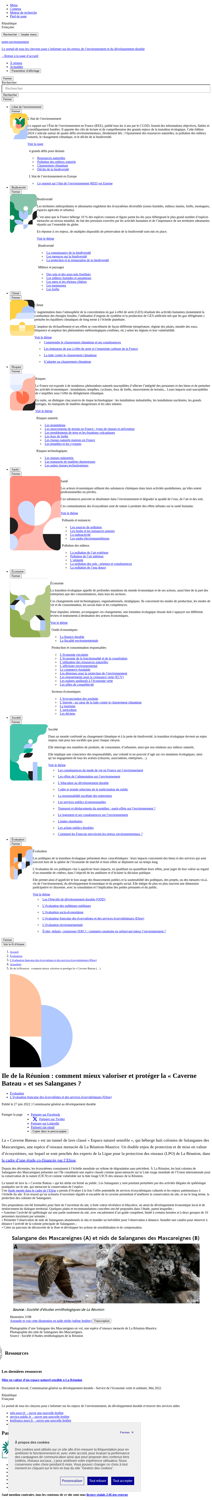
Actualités (16, 66)
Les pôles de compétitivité (77, 684)
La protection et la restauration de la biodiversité (77, 260)
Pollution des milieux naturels (56, 162)
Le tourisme (67, 706)
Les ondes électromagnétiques (89, 538)
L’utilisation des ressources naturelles (84, 662)
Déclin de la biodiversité (53, 169)
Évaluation (18, 839)
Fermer (7, 78)
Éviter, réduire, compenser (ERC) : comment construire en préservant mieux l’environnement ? (104, 931)
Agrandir (51, 1321)
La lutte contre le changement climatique (70, 355)
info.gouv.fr (37, 1413)
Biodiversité (19, 187)
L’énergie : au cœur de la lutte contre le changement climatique (101, 702)
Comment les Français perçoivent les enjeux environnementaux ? (100, 834)
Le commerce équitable (75, 669)
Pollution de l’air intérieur (87, 556)
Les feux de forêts (56, 436)
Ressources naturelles (51, 158)
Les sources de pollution (86, 527)
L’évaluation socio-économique (62, 912)
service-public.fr (39, 1416)
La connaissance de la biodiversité (68, 252)
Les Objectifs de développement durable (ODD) (73, 899)
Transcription (102, 1321)
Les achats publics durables (76, 827)
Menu (14, 5)
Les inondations (55, 425)
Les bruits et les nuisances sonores (92, 531)
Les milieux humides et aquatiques (68, 278)
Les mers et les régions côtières (66, 281)
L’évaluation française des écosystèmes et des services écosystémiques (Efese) (93, 918)
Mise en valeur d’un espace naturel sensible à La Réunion (42, 1380)
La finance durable (72, 637)
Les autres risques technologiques (66, 465)
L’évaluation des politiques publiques (66, 906)
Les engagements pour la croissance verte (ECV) (92, 677)
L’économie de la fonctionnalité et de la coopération (93, 658)
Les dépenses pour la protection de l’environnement (93, 673)
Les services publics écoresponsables (82, 802)
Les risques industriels (59, 458)
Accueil (14, 951)
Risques (16, 367)
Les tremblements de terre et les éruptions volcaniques (80, 432)
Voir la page (35, 144)
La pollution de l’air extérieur (89, 552)
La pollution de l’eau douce (88, 567)
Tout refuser (97, 1482)
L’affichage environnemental (78, 666)
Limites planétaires (70, 821)
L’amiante (76, 560)
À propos (16, 63)
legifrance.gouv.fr (40, 1420)
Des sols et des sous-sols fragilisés (68, 274)
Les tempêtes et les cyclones (63, 444)
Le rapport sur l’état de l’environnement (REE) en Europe (75, 183)
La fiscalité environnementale (79, 640)
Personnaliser (72, 1482)
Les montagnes (56, 285)
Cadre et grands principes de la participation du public (93, 789)
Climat (15, 293)
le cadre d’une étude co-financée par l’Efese (39, 1160)
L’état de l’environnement (26, 107)
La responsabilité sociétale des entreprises (85, 796)
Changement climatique (52, 165)
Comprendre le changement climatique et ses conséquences (82, 342)
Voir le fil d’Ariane (13, 944)
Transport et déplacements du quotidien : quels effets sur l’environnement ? (106, 808)
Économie (18, 571)
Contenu (15, 9)
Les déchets (67, 713)
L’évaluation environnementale (62, 925)
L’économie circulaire (74, 654)
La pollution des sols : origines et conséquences (101, 564)
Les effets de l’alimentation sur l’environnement (89, 776)
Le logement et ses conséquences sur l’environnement (93, 815)
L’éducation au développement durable (83, 783)
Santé (15, 469)
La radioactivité (80, 534)
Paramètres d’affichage (25, 70)
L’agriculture (68, 710)
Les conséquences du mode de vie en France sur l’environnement (100, 770)
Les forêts (52, 289)
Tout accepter (122, 1482)
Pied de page (18, 16)
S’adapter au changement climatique (67, 361)
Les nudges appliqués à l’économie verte (86, 681)
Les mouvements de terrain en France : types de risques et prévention (90, 429)
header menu (29, 34)
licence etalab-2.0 (107, 1494)
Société (16, 717)
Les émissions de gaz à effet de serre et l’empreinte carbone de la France (91, 349)
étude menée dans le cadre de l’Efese (32, 1190)
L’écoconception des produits (79, 698)
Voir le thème (45, 238)
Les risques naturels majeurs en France (70, 440)
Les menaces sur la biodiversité (66, 256)
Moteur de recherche (23, 12)
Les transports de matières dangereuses (70, 461)
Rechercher (10, 34)
